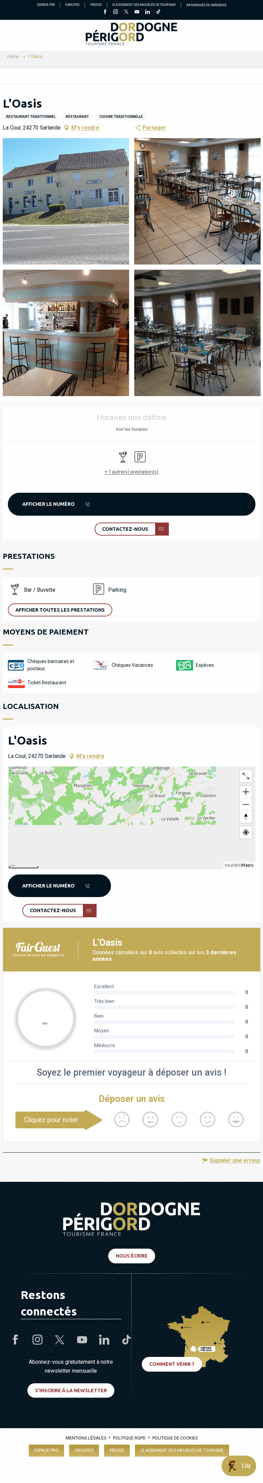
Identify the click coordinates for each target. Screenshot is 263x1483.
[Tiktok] (158, 12)
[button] (66, 201)
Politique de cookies (175, 1438)
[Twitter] (126, 12)
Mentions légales (86, 1438)
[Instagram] (115, 12)
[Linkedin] (147, 12)
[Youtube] (137, 12)
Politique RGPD (129, 1438)
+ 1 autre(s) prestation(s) (131, 472)
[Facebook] (105, 12)
